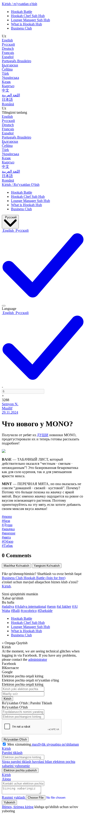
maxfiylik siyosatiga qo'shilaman (55, 744)
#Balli (15, 611)
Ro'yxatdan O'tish (15, 739)
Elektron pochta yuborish (20, 770)
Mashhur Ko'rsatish (16, 565)
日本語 (7, 99)
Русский (8, 44)
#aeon (51, 606)
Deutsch (8, 48)
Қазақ (6, 82)
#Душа (7, 525)
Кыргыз (8, 86)
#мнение (8, 533)
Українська (10, 78)
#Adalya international (30, 606)
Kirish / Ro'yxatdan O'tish (20, 185)
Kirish (6, 586)
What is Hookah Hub (26, 24)
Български (10, 65)
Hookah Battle (21, 12)
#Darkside (45, 611)
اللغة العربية (11, 95)
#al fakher (64, 606)
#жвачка (8, 529)
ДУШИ (42, 435)
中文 (5, 90)
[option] (8, 230)
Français (8, 53)
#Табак (7, 546)
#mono (7, 517)
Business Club (21, 28)
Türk (5, 73)
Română (8, 104)
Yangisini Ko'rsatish (47, 565)
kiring (29, 807)
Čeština (7, 69)
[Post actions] (4, 305)
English (7, 40)
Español (8, 57)
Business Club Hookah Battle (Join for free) (33, 578)
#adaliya (8, 606)
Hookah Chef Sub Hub (28, 16)
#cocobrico (29, 611)
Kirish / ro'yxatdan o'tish (19, 4)
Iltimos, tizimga (13, 807)
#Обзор (7, 541)
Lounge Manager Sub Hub (30, 20)
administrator (37, 659)
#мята (6, 537)
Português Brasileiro (16, 61)
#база (6, 521)
